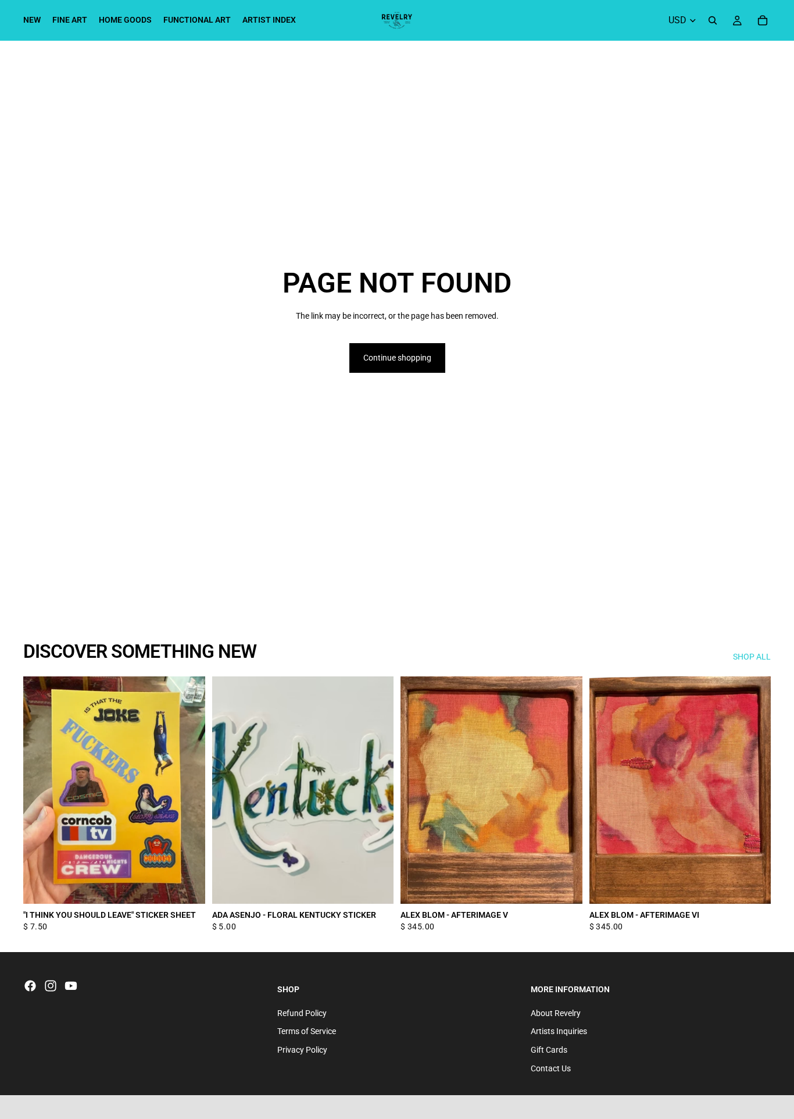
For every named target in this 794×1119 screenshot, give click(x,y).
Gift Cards (549, 1049)
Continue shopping (397, 357)
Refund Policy (302, 1013)
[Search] (712, 20)
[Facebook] (30, 986)
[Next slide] (565, 790)
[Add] (187, 886)
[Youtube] (71, 986)
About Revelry (556, 1013)
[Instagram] (51, 986)
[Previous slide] (417, 790)
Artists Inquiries (559, 1031)
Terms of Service (306, 1031)
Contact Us (551, 1068)
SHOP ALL (752, 656)
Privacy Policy (302, 1049)
